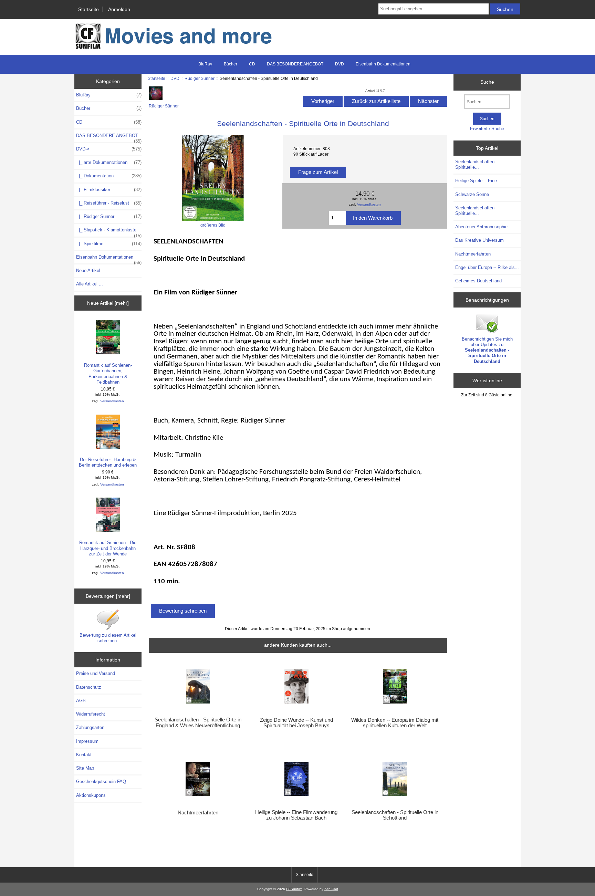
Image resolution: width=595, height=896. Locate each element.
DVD (174, 78)
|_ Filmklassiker (109, 189)
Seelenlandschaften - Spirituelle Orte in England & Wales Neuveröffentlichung (198, 722)
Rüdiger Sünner (200, 78)
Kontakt (84, 754)
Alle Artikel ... (89, 283)
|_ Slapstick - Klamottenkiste (109, 231)
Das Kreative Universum (479, 240)
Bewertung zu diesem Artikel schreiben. (108, 638)
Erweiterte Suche (487, 128)
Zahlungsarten (90, 727)
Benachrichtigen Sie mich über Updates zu (487, 350)
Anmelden (119, 9)
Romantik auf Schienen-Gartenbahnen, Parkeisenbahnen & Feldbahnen (108, 374)
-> (109, 149)
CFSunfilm (294, 889)
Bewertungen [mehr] (108, 596)
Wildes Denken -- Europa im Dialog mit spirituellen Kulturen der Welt (394, 722)
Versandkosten (112, 401)
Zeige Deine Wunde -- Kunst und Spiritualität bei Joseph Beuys (296, 722)
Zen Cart (331, 889)
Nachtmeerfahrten (198, 812)
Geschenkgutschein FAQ (101, 781)
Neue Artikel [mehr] (108, 303)
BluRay (205, 64)
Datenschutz (88, 687)
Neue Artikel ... (91, 270)
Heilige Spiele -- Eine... (478, 180)
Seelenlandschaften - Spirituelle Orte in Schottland (395, 815)
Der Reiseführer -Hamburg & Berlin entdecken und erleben (108, 462)
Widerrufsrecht (90, 714)
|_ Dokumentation (109, 175)
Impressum (87, 741)
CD (252, 64)
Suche (487, 82)
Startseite (88, 9)
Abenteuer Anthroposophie (481, 226)
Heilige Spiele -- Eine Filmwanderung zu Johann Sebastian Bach (296, 815)
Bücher (230, 64)
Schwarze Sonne (472, 194)
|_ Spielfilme (109, 243)
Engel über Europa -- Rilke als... (487, 267)
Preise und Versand (95, 673)
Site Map (85, 768)
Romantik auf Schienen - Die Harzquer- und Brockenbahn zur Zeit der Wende (107, 548)
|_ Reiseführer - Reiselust (109, 203)
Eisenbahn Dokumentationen (383, 64)
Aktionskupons (91, 795)
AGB (81, 700)
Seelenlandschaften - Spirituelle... (476, 164)
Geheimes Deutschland (478, 280)
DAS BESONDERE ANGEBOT (295, 64)
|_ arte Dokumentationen (109, 162)
